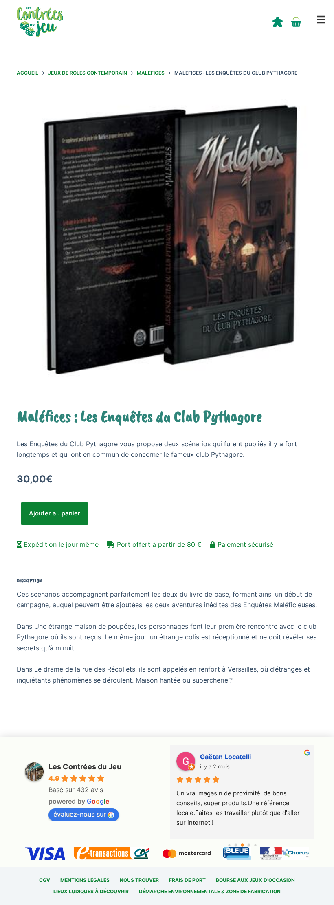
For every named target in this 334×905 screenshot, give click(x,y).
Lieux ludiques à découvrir (91, 891)
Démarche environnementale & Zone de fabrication (210, 891)
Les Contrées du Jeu (84, 766)
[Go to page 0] (229, 845)
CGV (44, 880)
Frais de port (187, 880)
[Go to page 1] (235, 845)
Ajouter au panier (54, 513)
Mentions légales (85, 880)
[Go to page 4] (255, 845)
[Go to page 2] (242, 845)
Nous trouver (139, 880)
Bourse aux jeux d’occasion (255, 880)
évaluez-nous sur (79, 814)
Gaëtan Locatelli (225, 757)
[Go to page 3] (248, 845)
